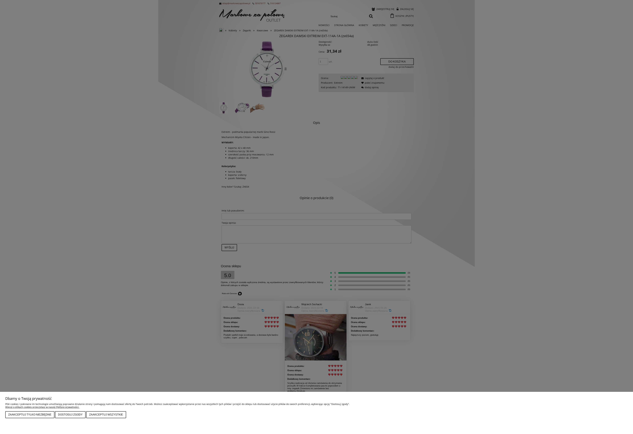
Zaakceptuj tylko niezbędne (29, 414)
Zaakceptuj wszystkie (106, 414)
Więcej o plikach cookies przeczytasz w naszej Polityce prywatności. (42, 407)
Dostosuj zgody (70, 414)
